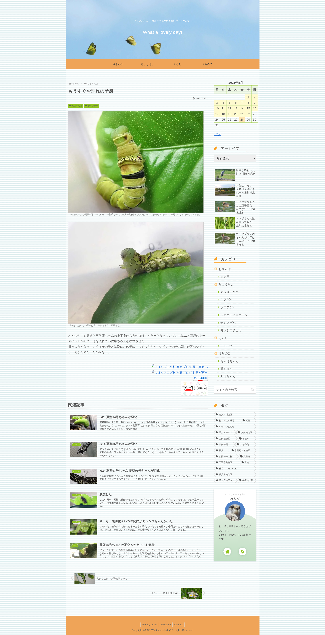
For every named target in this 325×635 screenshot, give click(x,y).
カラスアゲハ (229, 292)
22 (248, 114)
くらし (223, 338)
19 (229, 114)
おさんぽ (225, 269)
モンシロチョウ (231, 330)
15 (248, 108)
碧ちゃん (226, 369)
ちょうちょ (77, 106)
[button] (253, 390)
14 (242, 108)
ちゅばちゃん (229, 361)
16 (254, 108)
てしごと (226, 346)
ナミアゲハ (93, 106)
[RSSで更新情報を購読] (242, 551)
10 (217, 108)
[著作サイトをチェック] (227, 551)
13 (235, 108)
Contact (178, 624)
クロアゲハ (228, 307)
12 (229, 108)
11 (223, 108)
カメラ (225, 276)
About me (165, 624)
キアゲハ (226, 299)
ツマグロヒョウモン (234, 315)
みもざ (235, 499)
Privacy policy (149, 624)
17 (217, 114)
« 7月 (217, 134)
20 (235, 114)
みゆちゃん (228, 376)
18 (223, 114)
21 (242, 114)
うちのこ (225, 353)
